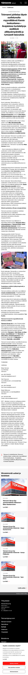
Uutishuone (10, 7)
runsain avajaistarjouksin (8, 292)
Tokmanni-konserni (6, 621)
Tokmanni (3, 642)
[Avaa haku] (21, 2)
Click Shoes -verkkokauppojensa (10, 335)
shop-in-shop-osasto (18, 116)
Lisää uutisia (21, 588)
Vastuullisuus (4, 624)
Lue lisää (5, 659)
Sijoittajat (3, 627)
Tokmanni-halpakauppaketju (9, 69)
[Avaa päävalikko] (26, 3)
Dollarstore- (18, 337)
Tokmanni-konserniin (7, 114)
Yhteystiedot (4, 632)
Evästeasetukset (14, 671)
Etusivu (4, 7)
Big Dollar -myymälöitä (13, 339)
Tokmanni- (11, 332)
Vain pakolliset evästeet (14, 667)
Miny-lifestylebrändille (15, 122)
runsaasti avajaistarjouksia (8, 76)
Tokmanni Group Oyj (7, 323)
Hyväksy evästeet (14, 663)
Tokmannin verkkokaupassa (9, 227)
